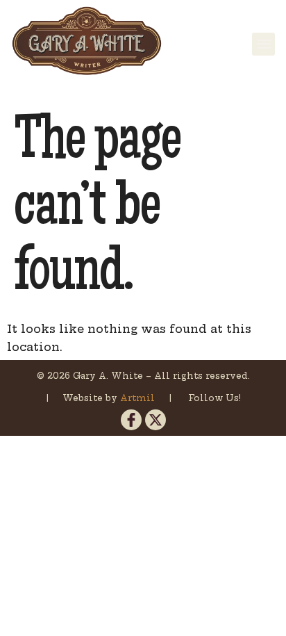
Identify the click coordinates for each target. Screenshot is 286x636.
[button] (263, 44)
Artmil (139, 398)
